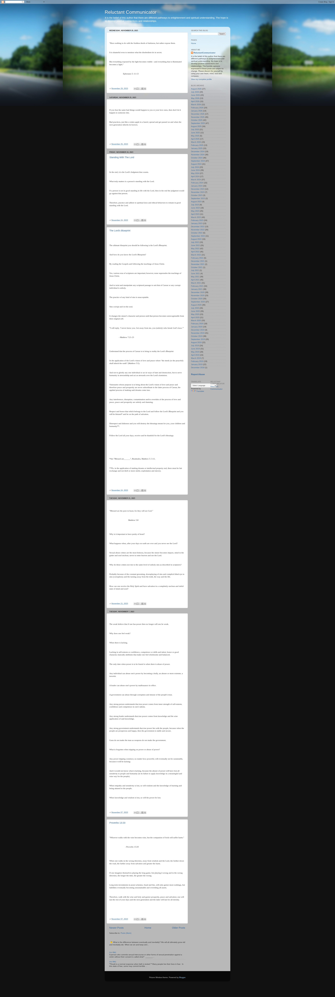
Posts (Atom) (126, 933)
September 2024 (198, 161)
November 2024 (197, 155)
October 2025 (196, 120)
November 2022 (197, 230)
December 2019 (197, 330)
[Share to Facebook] (142, 88)
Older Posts (178, 927)
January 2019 (196, 364)
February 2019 (197, 361)
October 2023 (196, 195)
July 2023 (195, 205)
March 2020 (196, 320)
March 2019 (196, 358)
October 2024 (196, 158)
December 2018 (197, 368)
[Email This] (135, 88)
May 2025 (195, 136)
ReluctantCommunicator (204, 53)
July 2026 (195, 92)
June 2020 (195, 311)
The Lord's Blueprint (119, 230)
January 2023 (196, 223)
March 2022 (196, 255)
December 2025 (197, 114)
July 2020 (195, 308)
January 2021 (196, 289)
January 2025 (196, 148)
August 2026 (196, 89)
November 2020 (197, 295)
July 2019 (195, 346)
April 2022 (195, 252)
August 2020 (196, 305)
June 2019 (195, 349)
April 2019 (195, 355)
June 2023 (195, 208)
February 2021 (197, 286)
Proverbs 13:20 (117, 822)
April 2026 (195, 101)
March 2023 (196, 217)
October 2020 (196, 299)
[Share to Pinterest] (145, 88)
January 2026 (196, 111)
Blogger (182, 977)
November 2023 (197, 192)
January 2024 (196, 186)
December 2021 (197, 261)
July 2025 (195, 130)
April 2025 (195, 139)
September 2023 (198, 198)
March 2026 (196, 105)
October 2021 (196, 267)
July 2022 (195, 242)
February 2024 (197, 183)
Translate (200, 391)
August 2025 (196, 126)
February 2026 (197, 108)
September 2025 (198, 123)
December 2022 (197, 227)
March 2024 (196, 180)
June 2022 (195, 245)
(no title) (112, 952)
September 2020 (198, 302)
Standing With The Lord (121, 157)
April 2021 (195, 280)
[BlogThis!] (137, 88)
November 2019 (197, 333)
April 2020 (195, 317)
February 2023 (197, 220)
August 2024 (196, 164)
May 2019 (195, 352)
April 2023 (195, 214)
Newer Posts (116, 927)
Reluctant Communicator (131, 12)
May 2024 (195, 173)
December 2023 (197, 189)
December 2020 (197, 292)
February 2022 (197, 258)
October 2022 (196, 233)
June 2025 (195, 133)
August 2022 (196, 239)
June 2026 (195, 95)
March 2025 (196, 142)
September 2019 (198, 339)
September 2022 (198, 236)
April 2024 (195, 176)
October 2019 (196, 336)
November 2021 (197, 264)
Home (147, 927)
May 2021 (195, 277)
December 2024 (197, 151)
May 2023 (195, 211)
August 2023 (196, 202)
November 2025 (197, 117)
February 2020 (197, 324)
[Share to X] (140, 88)
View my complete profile (201, 79)
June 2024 (195, 170)
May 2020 (195, 314)
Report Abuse (198, 374)
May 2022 (195, 249)
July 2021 (195, 270)
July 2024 (195, 167)
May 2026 (195, 98)
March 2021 (196, 283)
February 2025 (197, 145)
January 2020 (196, 327)
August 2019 (196, 342)
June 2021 (195, 274)
